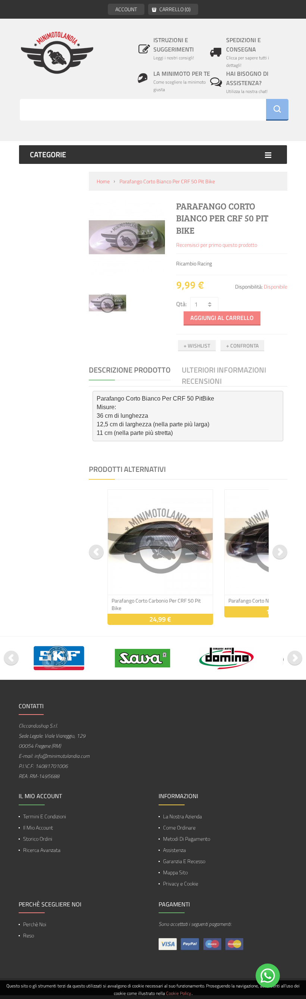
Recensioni (202, 381)
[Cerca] (277, 110)
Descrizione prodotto (130, 370)
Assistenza (174, 850)
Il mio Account (38, 827)
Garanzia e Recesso (184, 861)
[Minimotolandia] (57, 52)
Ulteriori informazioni (224, 370)
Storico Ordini (37, 839)
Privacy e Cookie (180, 883)
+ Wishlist (197, 345)
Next (279, 552)
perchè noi (34, 924)
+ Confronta (242, 345)
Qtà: (181, 304)
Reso (28, 935)
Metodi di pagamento (186, 839)
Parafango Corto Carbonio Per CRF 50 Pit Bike (156, 604)
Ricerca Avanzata (41, 850)
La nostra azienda (182, 816)
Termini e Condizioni (44, 816)
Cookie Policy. (179, 993)
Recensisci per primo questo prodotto (216, 245)
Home (103, 181)
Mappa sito (175, 872)
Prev (96, 552)
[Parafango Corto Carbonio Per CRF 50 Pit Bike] (160, 542)
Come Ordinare (179, 827)
